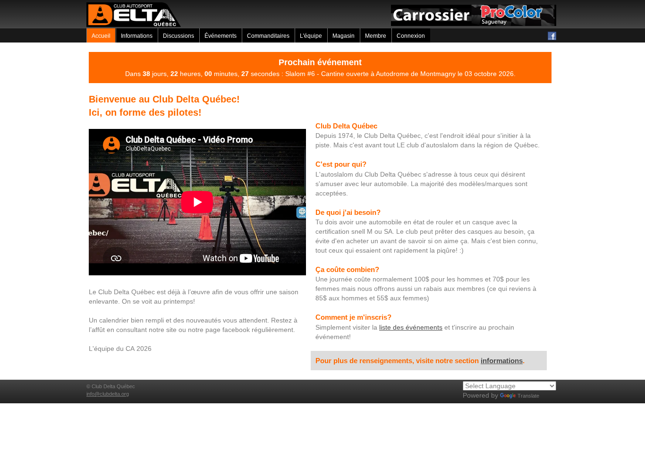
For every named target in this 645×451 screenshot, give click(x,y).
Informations (137, 36)
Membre (375, 36)
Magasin (343, 36)
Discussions (178, 36)
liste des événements (410, 327)
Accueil (101, 36)
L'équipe (311, 36)
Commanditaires (268, 36)
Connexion (411, 36)
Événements (220, 36)
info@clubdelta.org (107, 394)
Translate (528, 396)
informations (502, 361)
